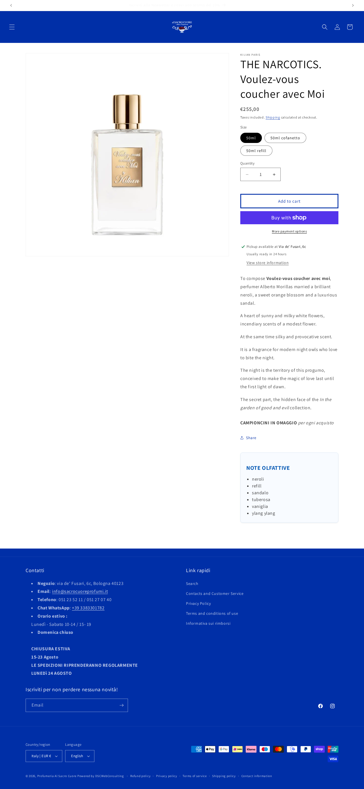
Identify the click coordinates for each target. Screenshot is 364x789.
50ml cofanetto (285, 137)
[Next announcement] (353, 5)
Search (192, 583)
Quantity (247, 163)
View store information (268, 262)
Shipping (273, 117)
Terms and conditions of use (212, 613)
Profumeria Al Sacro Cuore (57, 776)
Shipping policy (224, 776)
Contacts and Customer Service (214, 593)
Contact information (256, 776)
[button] (12, 27)
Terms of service (194, 776)
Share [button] (251, 437)
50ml (251, 137)
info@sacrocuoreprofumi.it (80, 591)
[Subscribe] (121, 705)
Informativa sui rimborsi (208, 623)
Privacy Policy (198, 603)
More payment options (289, 231)
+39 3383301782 (88, 608)
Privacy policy (166, 776)
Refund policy (140, 776)
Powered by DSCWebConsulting (100, 776)
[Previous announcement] (11, 5)
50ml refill (256, 150)
